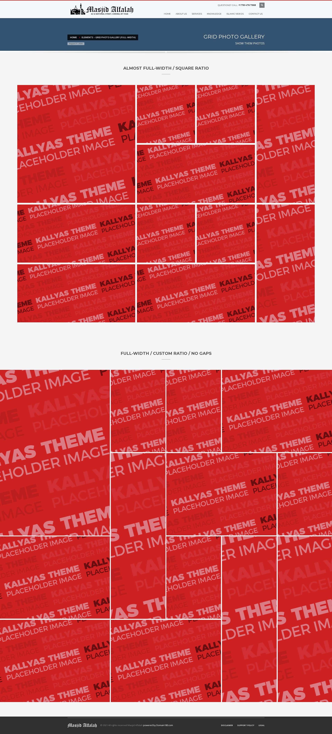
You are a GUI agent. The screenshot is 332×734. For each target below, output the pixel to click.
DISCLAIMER (227, 725)
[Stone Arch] (226, 114)
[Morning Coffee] (166, 114)
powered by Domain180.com (158, 725)
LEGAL (262, 725)
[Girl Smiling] (76, 144)
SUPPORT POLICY (245, 725)
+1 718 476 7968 (247, 5)
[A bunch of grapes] (196, 174)
